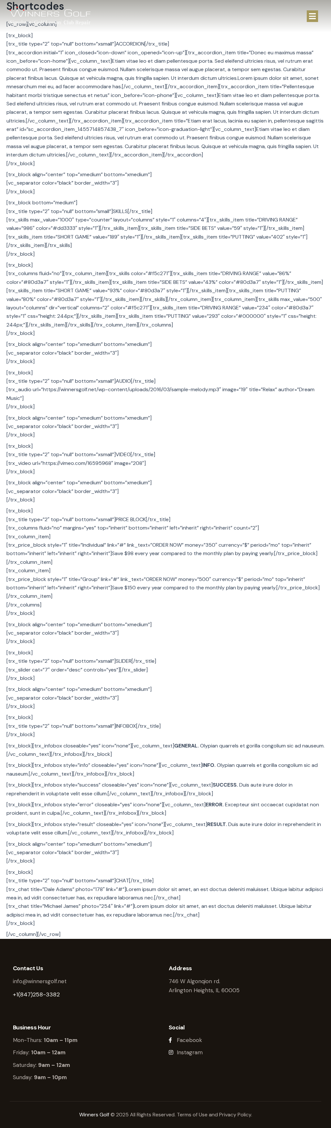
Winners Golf (94, 1114)
